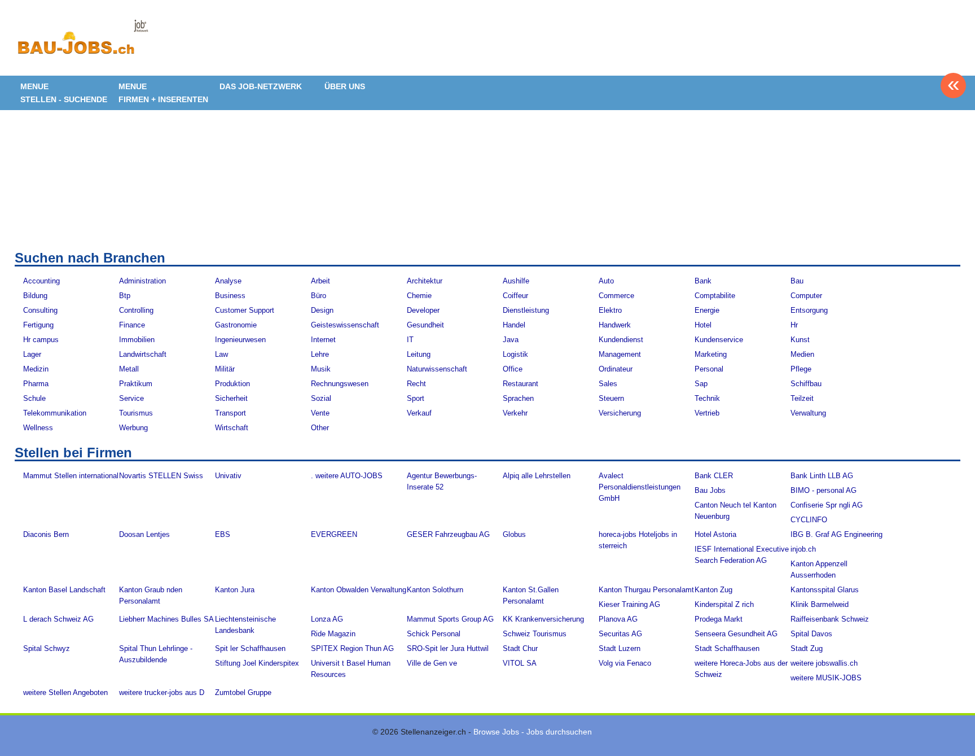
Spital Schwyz (46, 648)
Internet (323, 339)
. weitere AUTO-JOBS (347, 475)
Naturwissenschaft (437, 369)
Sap (701, 383)
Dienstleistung (526, 310)
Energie (707, 310)
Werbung (133, 427)
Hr (794, 325)
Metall (129, 369)
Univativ (228, 475)
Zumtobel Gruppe (243, 692)
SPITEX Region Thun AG (352, 648)
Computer (806, 295)
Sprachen (518, 398)
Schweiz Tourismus (534, 634)
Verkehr (515, 413)
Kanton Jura (234, 589)
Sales (608, 383)
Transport (230, 413)
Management (620, 354)
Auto (606, 281)
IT (410, 339)
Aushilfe (516, 281)
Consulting (40, 310)
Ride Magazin (333, 634)
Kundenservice (719, 339)
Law (221, 354)
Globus (514, 534)
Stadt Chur (520, 648)
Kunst (800, 339)
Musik (321, 369)
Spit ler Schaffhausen (250, 648)
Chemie (419, 295)
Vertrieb (707, 413)
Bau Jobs (710, 490)
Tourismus (136, 413)
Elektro (610, 310)
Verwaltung (808, 413)
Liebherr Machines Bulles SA (166, 619)
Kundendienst (621, 339)
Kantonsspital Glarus (824, 589)
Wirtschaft (231, 427)
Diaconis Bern (46, 534)
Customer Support (244, 310)
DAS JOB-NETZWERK (260, 86)
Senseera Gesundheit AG (736, 634)
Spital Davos (811, 634)
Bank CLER (714, 475)
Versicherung (620, 413)
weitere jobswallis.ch (824, 663)
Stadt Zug (806, 648)
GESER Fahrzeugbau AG (448, 534)
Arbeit (320, 281)
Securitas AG (620, 634)
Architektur (424, 281)
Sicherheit (231, 398)
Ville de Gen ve (432, 663)
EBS (222, 534)
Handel (514, 325)
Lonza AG (327, 619)
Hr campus (41, 339)
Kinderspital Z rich (724, 604)
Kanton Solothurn (435, 589)
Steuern (611, 398)
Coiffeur (515, 295)
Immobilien (137, 339)
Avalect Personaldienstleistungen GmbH (639, 486)
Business (230, 295)
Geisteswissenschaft (345, 325)
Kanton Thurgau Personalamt (646, 589)
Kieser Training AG (629, 604)
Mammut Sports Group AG (450, 619)
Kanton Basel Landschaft (64, 589)
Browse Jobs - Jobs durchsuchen (532, 731)
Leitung (419, 354)
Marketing (711, 354)
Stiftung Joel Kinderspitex (257, 663)
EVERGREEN (334, 534)
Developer (423, 310)
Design (322, 310)
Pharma (36, 383)
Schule (34, 398)
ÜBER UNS (344, 86)
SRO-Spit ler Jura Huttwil (448, 648)
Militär (225, 369)
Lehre (320, 354)
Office (512, 369)
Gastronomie (236, 325)
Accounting (41, 281)
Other (320, 427)
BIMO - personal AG (823, 490)
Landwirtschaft (142, 354)
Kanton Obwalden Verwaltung (358, 589)
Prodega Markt (719, 619)
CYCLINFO (808, 519)
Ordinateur (616, 369)
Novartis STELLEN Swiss (161, 475)
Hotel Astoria (715, 534)
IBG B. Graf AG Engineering (836, 534)
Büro (318, 295)
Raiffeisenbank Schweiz (829, 619)
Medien (802, 354)
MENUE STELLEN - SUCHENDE (63, 93)
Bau (796, 281)
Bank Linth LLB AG (821, 475)
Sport (415, 398)
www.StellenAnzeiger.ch (82, 41)
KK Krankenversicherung (543, 619)
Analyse (228, 281)
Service (131, 398)
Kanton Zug (713, 589)
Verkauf (419, 413)
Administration (142, 281)
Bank (703, 281)
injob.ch (803, 549)
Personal (709, 369)
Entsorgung (809, 310)
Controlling (136, 310)
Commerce (616, 295)
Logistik (515, 354)
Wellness (38, 427)
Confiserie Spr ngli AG (826, 505)
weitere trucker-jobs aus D (161, 692)
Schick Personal (433, 634)
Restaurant (520, 383)
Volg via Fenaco (625, 663)
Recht (416, 383)
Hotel (703, 325)
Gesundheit (425, 325)
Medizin (36, 369)
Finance (132, 325)
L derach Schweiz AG (58, 619)
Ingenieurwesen (240, 339)
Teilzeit (802, 398)
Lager (32, 354)
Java (511, 339)
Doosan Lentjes (144, 534)
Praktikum (135, 383)
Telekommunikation (54, 413)
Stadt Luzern (619, 648)
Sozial (321, 398)
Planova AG (618, 619)
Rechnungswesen (339, 383)
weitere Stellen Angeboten (65, 692)
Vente (320, 413)
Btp (124, 295)
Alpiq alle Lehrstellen (536, 475)
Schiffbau (806, 383)
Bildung (35, 295)
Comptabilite (715, 295)
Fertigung (38, 325)
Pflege (800, 369)
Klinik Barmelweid (819, 604)
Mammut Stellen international (70, 475)
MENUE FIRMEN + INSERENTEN (163, 93)
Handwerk (615, 325)
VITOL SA (520, 663)
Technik (707, 398)
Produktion (232, 383)
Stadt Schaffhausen (727, 648)
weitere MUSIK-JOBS (826, 678)
